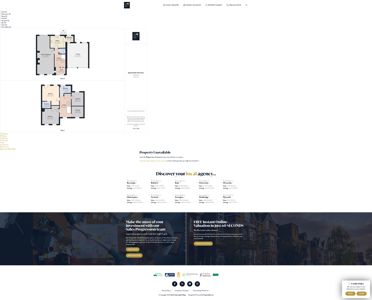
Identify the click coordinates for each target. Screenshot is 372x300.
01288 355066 (181, 186)
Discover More (134, 255)
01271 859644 (134, 188)
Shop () (4, 16)
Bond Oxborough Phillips (178, 295)
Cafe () (4, 12)
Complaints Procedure (182, 290)
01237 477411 (158, 188)
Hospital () (5, 20)
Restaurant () (6, 14)
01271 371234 (133, 186)
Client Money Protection (201, 290)
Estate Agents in (132, 182)
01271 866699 (229, 186)
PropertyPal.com (209, 295)
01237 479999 (157, 186)
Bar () (4, 23)
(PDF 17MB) (9, 149)
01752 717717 (229, 200)
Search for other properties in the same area (153, 161)
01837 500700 (133, 249)
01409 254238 (205, 186)
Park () (4, 18)
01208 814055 (205, 200)
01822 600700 (158, 200)
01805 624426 (181, 200)
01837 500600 (134, 200)
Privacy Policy (166, 290)
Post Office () (6, 27)
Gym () (4, 25)
